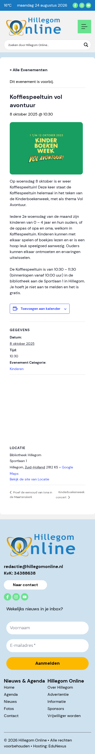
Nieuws (10, 701)
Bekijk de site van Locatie (29, 479)
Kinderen (17, 369)
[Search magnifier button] (86, 44)
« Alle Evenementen (29, 69)
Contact (11, 715)
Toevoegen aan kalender (40, 308)
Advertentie (58, 694)
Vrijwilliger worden (64, 715)
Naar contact (25, 584)
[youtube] (88, 5)
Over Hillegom (60, 687)
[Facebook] (75, 5)
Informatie (57, 701)
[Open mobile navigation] (84, 26)
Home (9, 687)
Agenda (11, 694)
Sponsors (56, 708)
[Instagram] (82, 5)
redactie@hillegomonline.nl (33, 566)
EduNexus (57, 746)
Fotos (9, 708)
